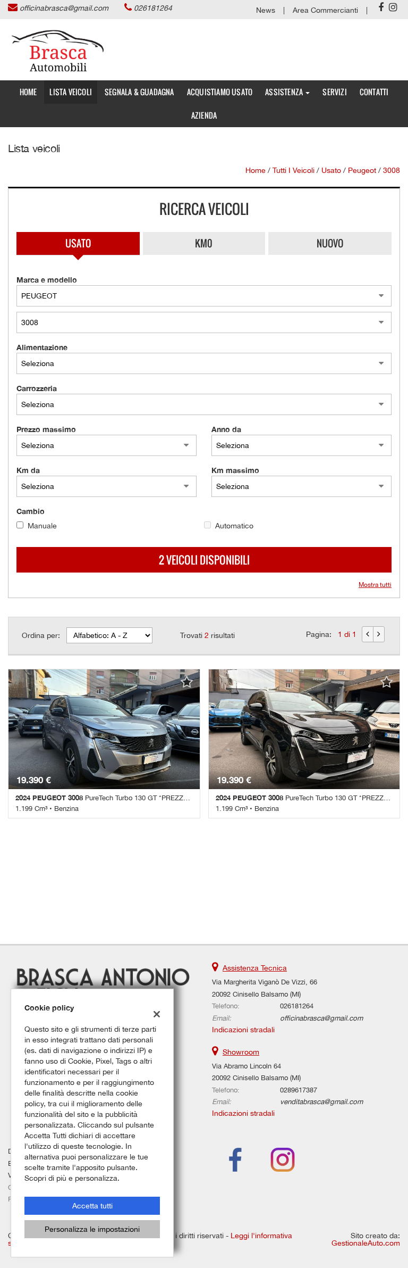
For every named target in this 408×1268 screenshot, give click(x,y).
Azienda (204, 115)
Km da (28, 470)
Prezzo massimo (46, 429)
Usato (78, 243)
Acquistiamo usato (219, 91)
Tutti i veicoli (293, 170)
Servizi (334, 91)
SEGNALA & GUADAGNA (139, 91)
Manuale (42, 525)
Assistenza (284, 91)
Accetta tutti (92, 1205)
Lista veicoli (70, 91)
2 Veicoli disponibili (204, 560)
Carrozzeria (36, 388)
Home (28, 91)
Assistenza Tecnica (255, 968)
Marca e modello (46, 279)
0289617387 (298, 1089)
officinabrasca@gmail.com (64, 8)
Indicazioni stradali (243, 1029)
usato (331, 170)
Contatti (374, 91)
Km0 (203, 243)
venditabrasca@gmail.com (321, 1101)
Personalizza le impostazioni (92, 1229)
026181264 (153, 8)
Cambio (30, 511)
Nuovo (330, 243)
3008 (391, 170)
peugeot (362, 170)
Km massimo (235, 470)
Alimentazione (41, 347)
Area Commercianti (325, 10)
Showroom (241, 1052)
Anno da (226, 429)
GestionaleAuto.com (366, 1243)
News (265, 10)
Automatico (234, 525)
